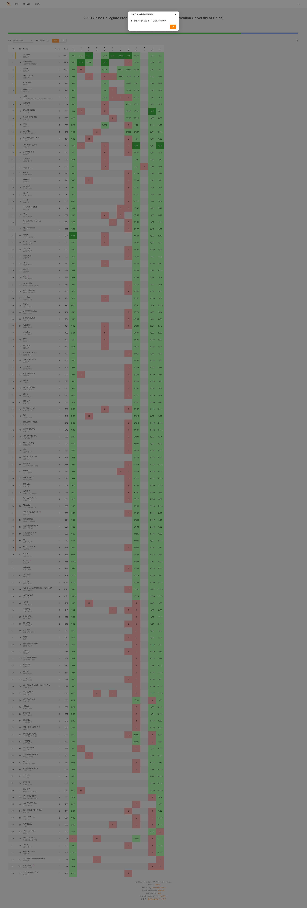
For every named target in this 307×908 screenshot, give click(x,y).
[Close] (175, 15)
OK (173, 27)
